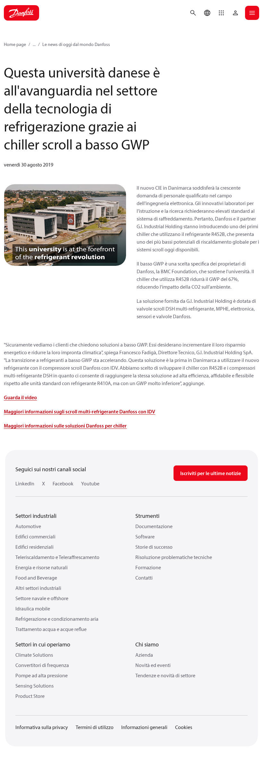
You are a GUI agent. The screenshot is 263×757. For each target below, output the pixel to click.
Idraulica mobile (32, 608)
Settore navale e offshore (41, 598)
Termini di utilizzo (95, 727)
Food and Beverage (36, 577)
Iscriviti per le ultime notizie (210, 473)
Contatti (144, 577)
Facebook (63, 483)
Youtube (90, 483)
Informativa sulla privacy (41, 727)
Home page (15, 44)
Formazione (148, 567)
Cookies (183, 727)
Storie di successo (154, 547)
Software (145, 536)
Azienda (144, 655)
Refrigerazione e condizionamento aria (56, 619)
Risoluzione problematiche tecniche (173, 557)
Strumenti (147, 515)
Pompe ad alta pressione (41, 675)
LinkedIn (24, 483)
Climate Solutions (34, 655)
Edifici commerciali (35, 536)
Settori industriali (35, 515)
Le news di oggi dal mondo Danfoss (76, 44)
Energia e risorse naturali (41, 567)
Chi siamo (147, 644)
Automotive (28, 526)
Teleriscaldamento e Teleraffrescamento (57, 557)
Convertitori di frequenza (42, 665)
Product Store (30, 696)
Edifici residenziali (34, 547)
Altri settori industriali (38, 588)
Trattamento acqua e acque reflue (51, 629)
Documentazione (154, 526)
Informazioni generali (144, 727)
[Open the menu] (252, 13)
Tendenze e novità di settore (165, 675)
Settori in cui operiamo (42, 644)
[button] (221, 13)
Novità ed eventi (153, 665)
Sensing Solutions (34, 685)
